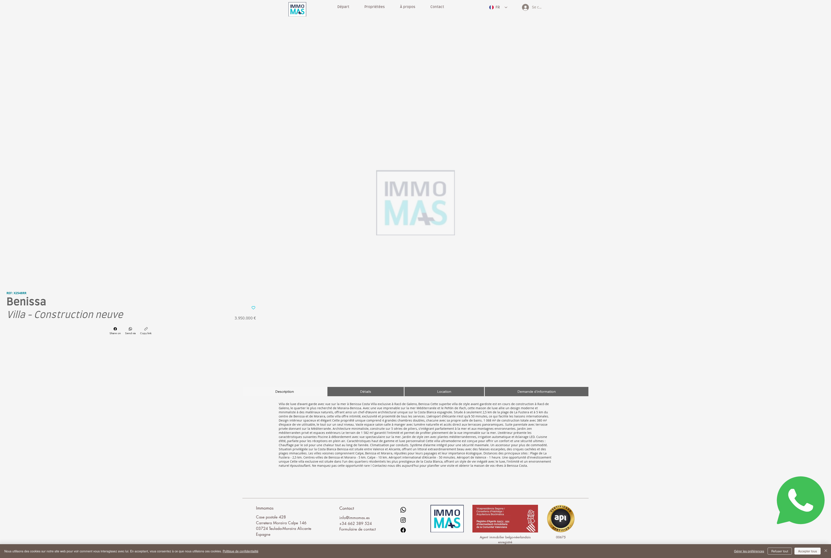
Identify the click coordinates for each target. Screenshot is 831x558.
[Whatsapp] (403, 509)
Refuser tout (779, 551)
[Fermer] (825, 551)
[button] (407, 7)
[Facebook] (403, 530)
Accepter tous (807, 551)
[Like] (253, 307)
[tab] (284, 391)
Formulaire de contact (357, 529)
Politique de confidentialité (240, 551)
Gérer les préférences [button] (749, 551)
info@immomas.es (354, 517)
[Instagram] (403, 519)
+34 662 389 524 (355, 523)
